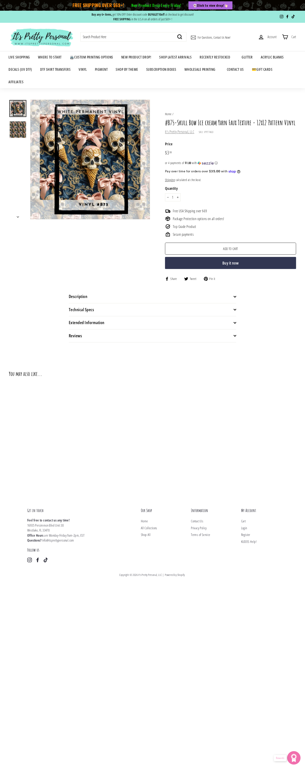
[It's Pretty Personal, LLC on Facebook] (37, 559)
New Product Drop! (136, 57)
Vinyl (83, 69)
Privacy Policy (199, 528)
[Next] (18, 215)
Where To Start (50, 57)
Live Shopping (19, 57)
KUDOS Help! (249, 541)
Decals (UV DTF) (20, 69)
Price (168, 143)
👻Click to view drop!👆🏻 (210, 5)
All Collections (149, 528)
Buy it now (230, 263)
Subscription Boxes (161, 69)
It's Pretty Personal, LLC (179, 131)
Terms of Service (200, 534)
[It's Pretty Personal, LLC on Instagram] (29, 559)
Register (245, 534)
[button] (230, 163)
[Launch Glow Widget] (294, 758)
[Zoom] (90, 159)
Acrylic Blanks (272, 57)
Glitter (247, 57)
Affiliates (15, 81)
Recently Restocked (215, 57)
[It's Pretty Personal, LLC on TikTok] (45, 559)
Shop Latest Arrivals (175, 57)
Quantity (171, 188)
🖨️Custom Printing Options (91, 57)
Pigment (101, 69)
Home (168, 114)
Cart (243, 521)
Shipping (170, 180)
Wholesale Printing (199, 69)
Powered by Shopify (175, 575)
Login (244, 528)
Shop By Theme (127, 69)
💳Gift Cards (262, 69)
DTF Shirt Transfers (55, 69)
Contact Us (235, 69)
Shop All (145, 534)
